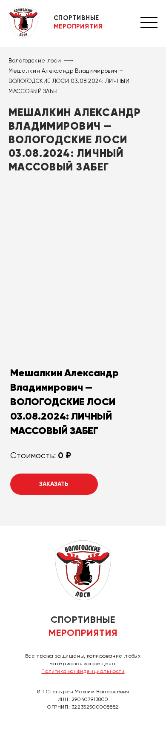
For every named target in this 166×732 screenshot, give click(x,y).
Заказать (54, 484)
